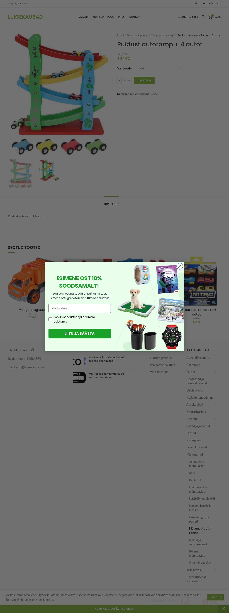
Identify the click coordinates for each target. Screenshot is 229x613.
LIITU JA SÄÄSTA (80, 333)
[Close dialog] (180, 266)
